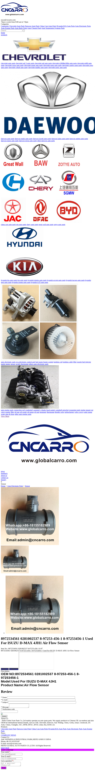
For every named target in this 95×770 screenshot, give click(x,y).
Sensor (27, 486)
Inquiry (3, 480)
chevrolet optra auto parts (52, 65)
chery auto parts (32, 225)
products (4, 35)
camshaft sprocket (62, 410)
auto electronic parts (8, 362)
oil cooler (23, 412)
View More (5, 416)
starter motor (5, 364)
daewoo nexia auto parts (28, 141)
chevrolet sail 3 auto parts (25, 63)
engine (7, 412)
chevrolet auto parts (8, 63)
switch (18, 364)
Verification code (8, 709)
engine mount (85, 410)
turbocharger (69, 412)
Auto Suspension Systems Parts (53, 28)
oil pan (16, 412)
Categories (5, 26)
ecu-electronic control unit (25, 362)
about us (4, 476)
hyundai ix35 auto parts (39, 282)
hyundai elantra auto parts (37, 280)
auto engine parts (7, 410)
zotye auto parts (59, 225)
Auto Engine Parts (7, 28)
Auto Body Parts (21, 28)
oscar (3, 748)
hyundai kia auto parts (9, 280)
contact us (4, 478)
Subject (4, 702)
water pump (87, 412)
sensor (13, 364)
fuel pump (39, 362)
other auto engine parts (23, 414)
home (3, 33)
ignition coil (58, 362)
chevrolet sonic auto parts (57, 67)
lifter (75, 362)
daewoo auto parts (7, 139)
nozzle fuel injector (84, 362)
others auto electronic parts (38, 364)
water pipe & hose (7, 414)
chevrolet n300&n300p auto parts (64, 63)
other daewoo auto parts (46, 141)
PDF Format (13, 669)
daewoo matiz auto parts (23, 139)
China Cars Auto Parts (48, 26)
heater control (48, 362)
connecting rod (19, 410)
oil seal (36, 412)
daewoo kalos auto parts (60, 139)
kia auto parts (22, 280)
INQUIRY (5, 669)
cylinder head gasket (47, 410)
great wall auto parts (46, 225)
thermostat (24, 364)
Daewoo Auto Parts (32, 26)
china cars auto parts (8, 225)
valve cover (78, 412)
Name (4, 697)
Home (3, 486)
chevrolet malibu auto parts (38, 67)
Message (5, 707)
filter (12, 412)
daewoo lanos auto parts (10, 141)
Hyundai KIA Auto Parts (66, 26)
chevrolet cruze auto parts (14, 65)
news (3, 471)
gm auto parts (21, 225)
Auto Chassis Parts (34, 28)
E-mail (4, 700)
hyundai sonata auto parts (21, 282)
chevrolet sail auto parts (43, 63)
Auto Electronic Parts (83, 26)
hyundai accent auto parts (56, 280)
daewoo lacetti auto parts (42, 139)
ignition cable (68, 362)
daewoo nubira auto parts (79, 139)
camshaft (36, 410)
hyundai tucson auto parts (75, 280)
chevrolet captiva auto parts (72, 65)
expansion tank (74, 410)
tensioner (43, 412)
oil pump (30, 412)
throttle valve (59, 412)
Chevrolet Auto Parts (16, 26)
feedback (4, 473)
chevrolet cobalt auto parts (18, 67)
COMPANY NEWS (8, 735)
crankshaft (29, 410)
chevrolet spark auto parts (33, 65)
